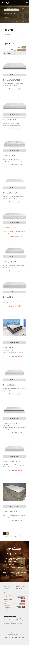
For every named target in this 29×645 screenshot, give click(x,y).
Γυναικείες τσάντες (8, 586)
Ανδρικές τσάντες (8, 591)
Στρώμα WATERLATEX (11, 80)
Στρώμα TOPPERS (10, 193)
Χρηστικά (6, 605)
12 (23, 47)
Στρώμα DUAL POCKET (12, 461)
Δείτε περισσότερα (8, 627)
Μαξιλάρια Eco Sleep (10, 262)
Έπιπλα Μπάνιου (8, 599)
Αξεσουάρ (6, 589)
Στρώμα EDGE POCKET (12, 511)
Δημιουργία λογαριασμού (10, 13)
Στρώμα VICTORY (10, 347)
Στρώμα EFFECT (9, 385)
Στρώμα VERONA (9, 119)
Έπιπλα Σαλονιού (8, 597)
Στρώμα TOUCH (9, 155)
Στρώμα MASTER (9, 227)
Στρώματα (6, 610)
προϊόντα (22, 21)
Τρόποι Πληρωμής (20, 591)
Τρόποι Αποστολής (20, 586)
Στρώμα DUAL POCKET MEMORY (12, 424)
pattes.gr (16, 632)
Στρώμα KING (8, 297)
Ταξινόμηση (14, 50)
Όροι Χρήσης (19, 589)
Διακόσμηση (7, 607)
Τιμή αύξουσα (21, 50)
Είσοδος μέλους (7, 17)
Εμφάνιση (19, 47)
